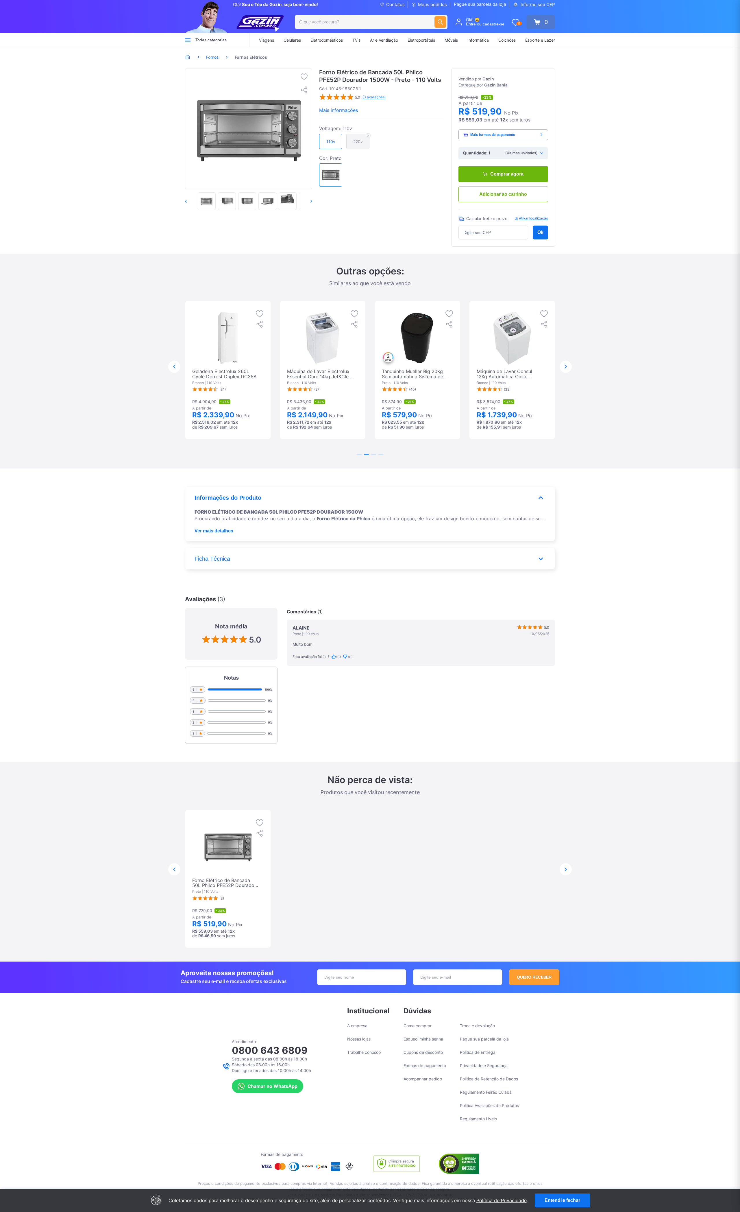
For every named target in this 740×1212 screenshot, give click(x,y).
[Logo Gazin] (260, 23)
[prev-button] (192, 201)
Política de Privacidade (501, 1200)
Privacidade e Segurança (484, 1065)
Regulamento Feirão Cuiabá (486, 1092)
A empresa (357, 1025)
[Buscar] (440, 22)
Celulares (292, 40)
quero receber (534, 977)
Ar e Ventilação (384, 40)
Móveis (451, 40)
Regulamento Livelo (478, 1118)
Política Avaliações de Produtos (489, 1105)
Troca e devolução (477, 1025)
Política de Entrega (477, 1052)
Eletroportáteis (421, 40)
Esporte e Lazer (540, 40)
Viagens (266, 40)
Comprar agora (506, 173)
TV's (356, 40)
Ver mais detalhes (214, 530)
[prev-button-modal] (174, 367)
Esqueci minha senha (423, 1038)
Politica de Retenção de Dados (489, 1078)
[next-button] (305, 201)
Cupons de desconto (423, 1052)
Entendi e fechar (562, 1200)
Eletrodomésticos (326, 40)
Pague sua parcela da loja (480, 4)
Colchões (507, 40)
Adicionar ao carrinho (503, 194)
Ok (540, 232)
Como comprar (418, 1025)
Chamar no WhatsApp (272, 1086)
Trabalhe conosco (364, 1052)
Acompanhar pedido (423, 1078)
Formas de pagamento (425, 1065)
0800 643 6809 (270, 1050)
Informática (478, 40)
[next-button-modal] (566, 367)
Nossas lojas (359, 1038)
